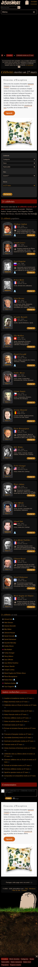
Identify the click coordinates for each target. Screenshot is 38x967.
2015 (22, 319)
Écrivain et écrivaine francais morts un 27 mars (20, 728)
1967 (22, 598)
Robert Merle (19, 280)
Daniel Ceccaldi (20, 354)
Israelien (19, 581)
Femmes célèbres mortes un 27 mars (16, 769)
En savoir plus (29, 65)
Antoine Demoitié (20, 410)
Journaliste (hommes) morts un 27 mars (17, 737)
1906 (18, 449)
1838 (18, 486)
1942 (18, 430)
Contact (24, 890)
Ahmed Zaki (18, 521)
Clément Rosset (20, 558)
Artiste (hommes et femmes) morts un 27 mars (19, 748)
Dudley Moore (19, 372)
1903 (18, 338)
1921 (18, 245)
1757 (22, 393)
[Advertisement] (19, 34)
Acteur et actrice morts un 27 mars (15, 721)
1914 (18, 542)
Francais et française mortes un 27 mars (17, 734)
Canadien (20, 320)
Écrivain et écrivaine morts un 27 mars (17, 765)
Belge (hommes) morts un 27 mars (16, 701)
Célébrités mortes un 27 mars (24, 55)
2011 (22, 468)
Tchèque (19, 395)
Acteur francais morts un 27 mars (15, 714)
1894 (18, 598)
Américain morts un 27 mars (13, 725)
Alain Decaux (19, 298)
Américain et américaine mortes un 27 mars (18, 741)
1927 (18, 356)
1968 (22, 263)
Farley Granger (20, 465)
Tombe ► (31, 235)
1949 (18, 523)
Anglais (19, 376)
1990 (18, 319)
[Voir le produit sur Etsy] (19, 133)
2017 (22, 542)
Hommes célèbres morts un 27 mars (16, 718)
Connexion (34, 4)
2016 (22, 300)
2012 (22, 505)
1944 (18, 505)
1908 (18, 282)
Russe (19, 265)
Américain (20, 246)
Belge (18, 413)
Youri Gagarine (20, 261)
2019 (22, 430)
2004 (22, 282)
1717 (18, 393)
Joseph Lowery (19, 242)
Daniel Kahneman (21, 577)
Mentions (32, 888)
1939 (18, 561)
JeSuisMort (10, 3)
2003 (22, 356)
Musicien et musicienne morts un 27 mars (18, 711)
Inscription (34, 1)
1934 (18, 263)
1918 (22, 486)
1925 (18, 300)
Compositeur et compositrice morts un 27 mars (20, 776)
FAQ (26, 888)
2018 (22, 226)
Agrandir (9, 113)
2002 (22, 375)
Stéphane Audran (20, 224)
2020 (22, 245)
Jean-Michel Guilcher (22, 540)
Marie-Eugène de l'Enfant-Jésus (15, 673)
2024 (22, 579)
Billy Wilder (18, 447)
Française (20, 227)
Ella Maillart (19, 335)
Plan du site (16, 890)
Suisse (19, 339)
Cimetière (9, 55)
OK (19, 67)
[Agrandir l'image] (31, 121)
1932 (18, 226)
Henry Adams (19, 484)
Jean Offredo (19, 502)
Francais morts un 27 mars (13, 744)
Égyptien (19, 525)
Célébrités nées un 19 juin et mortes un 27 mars (20, 705)
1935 (18, 375)
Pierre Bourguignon (21, 428)
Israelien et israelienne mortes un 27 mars (18, 698)
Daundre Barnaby (20, 317)
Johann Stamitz (19, 391)
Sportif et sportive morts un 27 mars (16, 772)
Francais (19, 283)
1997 (22, 338)
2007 (22, 523)
